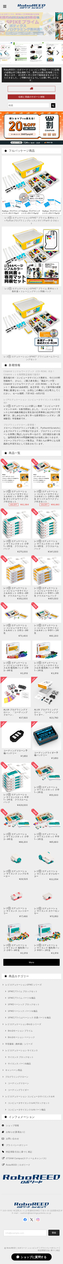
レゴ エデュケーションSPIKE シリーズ (23, 984)
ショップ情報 (12, 1125)
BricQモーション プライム (20, 1030)
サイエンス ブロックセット (21, 1057)
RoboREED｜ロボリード (18, 1164)
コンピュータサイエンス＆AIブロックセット (29, 1103)
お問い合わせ (12, 1138)
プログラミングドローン (16, 1076)
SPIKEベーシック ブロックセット (24, 1004)
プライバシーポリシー (17, 1145)
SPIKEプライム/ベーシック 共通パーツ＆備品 (29, 1017)
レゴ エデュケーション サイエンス (21, 1050)
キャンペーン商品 (13, 1070)
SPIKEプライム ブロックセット (22, 991)
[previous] (5, 26)
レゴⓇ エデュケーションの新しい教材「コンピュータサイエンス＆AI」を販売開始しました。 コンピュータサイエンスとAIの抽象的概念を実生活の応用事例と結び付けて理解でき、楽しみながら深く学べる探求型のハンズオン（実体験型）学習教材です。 (32, 412)
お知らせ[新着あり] (15, 1132)
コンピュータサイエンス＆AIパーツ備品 (27, 1109)
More (31, 962)
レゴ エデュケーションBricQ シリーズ (23, 1024)
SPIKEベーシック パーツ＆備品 (22, 1011)
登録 (54, 1232)
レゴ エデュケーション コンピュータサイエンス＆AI (29, 1096)
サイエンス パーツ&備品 (19, 1063)
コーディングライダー (18, 1090)
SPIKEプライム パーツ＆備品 (21, 998)
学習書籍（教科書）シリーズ (19, 1044)
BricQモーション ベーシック (21, 1037)
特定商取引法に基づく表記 (19, 1151)
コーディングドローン (18, 1083)
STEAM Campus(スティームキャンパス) (26, 1158)
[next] (57, 26)
